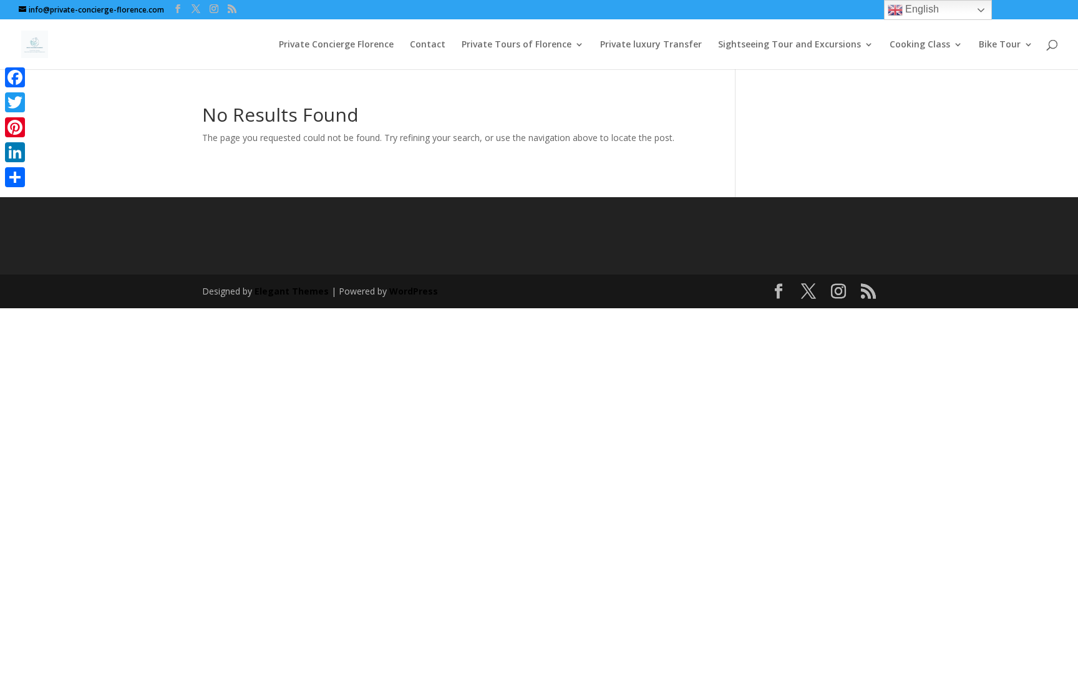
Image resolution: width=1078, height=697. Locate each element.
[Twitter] (14, 102)
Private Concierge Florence (336, 45)
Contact (427, 45)
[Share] (14, 177)
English (921, 9)
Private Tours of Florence (516, 45)
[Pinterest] (14, 127)
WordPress (413, 291)
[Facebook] (14, 77)
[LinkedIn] (14, 152)
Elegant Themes (292, 291)
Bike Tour (1000, 45)
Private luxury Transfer (651, 45)
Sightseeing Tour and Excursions (789, 45)
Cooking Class (920, 45)
